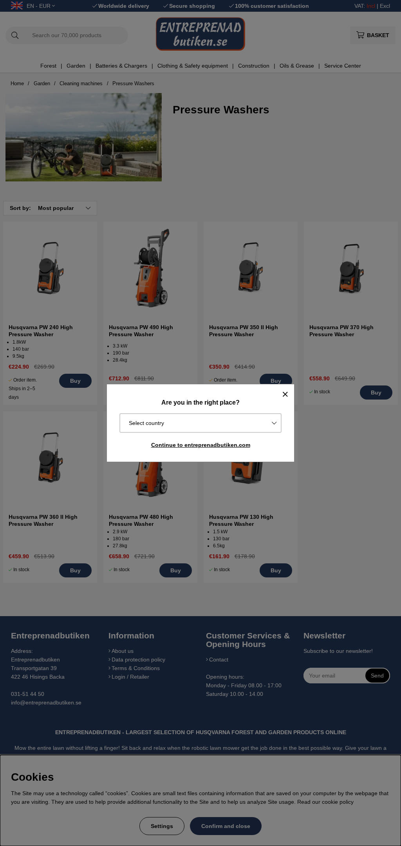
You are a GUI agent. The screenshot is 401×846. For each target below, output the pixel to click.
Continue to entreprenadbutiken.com (200, 445)
